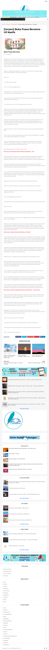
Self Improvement (7, 620)
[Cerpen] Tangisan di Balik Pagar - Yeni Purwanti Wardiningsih (9, 356)
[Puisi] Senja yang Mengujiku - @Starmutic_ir (24, 356)
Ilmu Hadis (5, 575)
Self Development (7, 614)
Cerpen (16, 35)
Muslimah (5, 642)
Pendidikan (5, 618)
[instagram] (46, 1)
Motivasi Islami (6, 612)
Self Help (5, 625)
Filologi (5, 631)
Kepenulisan (6, 644)
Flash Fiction (6, 590)
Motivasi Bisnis (6, 638)
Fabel (4, 599)
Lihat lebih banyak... (24, 408)
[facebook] (44, 648)
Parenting (5, 640)
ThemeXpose (9, 648)
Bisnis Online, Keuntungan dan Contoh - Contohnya (20, 469)
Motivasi (5, 633)
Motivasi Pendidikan (7, 629)
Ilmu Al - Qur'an (6, 573)
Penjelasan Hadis (7, 569)
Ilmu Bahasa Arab (7, 571)
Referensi (5, 623)
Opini (4, 607)
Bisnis (4, 616)
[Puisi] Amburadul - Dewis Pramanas (17, 458)
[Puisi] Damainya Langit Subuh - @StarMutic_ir (37, 356)
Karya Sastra (21, 35)
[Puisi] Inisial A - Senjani (14, 453)
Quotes (5, 586)
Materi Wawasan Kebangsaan (10, 636)
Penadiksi (19, 648)
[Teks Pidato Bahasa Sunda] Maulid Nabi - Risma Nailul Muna (22, 448)
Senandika (5, 588)
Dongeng (5, 592)
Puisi (4, 582)
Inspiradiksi (6, 595)
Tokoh (4, 627)
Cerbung (5, 597)
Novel (4, 601)
